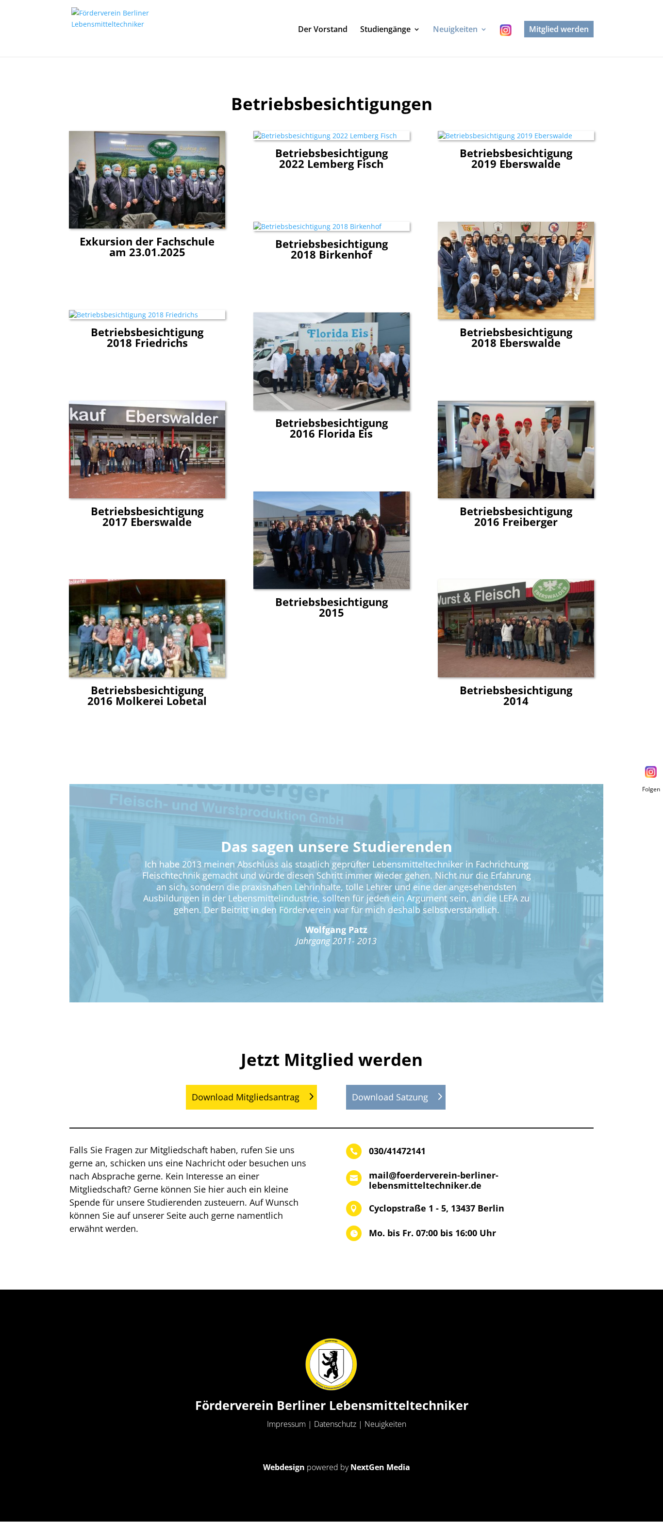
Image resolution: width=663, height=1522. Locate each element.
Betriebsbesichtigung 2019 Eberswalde (516, 158)
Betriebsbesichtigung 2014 (516, 695)
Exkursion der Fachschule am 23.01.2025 (147, 246)
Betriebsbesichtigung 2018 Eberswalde (516, 337)
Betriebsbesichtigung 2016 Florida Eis (331, 428)
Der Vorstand (323, 30)
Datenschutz (335, 1424)
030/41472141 (397, 1151)
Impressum (286, 1424)
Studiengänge (385, 30)
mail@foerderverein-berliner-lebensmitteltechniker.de (433, 1180)
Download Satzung (390, 1097)
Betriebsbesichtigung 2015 (331, 607)
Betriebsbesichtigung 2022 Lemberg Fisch (331, 158)
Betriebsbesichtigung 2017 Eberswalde (147, 516)
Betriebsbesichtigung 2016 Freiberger (516, 516)
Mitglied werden (559, 29)
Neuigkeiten (455, 30)
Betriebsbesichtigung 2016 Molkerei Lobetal (147, 695)
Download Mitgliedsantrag (245, 1097)
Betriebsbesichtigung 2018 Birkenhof (331, 249)
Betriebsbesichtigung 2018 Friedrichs (147, 337)
